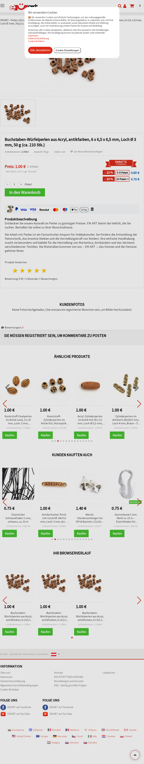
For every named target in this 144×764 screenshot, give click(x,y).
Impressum (33, 35)
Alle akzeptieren (40, 50)
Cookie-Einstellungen (67, 50)
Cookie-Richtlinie (36, 41)
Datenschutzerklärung (38, 38)
